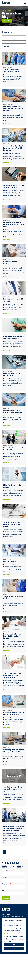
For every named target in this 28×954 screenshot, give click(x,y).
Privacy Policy (6, 933)
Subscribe (7, 20)
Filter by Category (7, 42)
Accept (14, 944)
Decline (14, 948)
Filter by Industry (7, 46)
